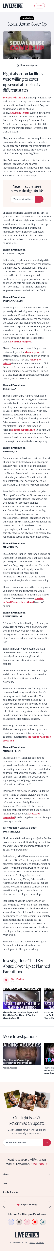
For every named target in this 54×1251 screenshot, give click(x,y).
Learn (5, 1183)
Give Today (38, 1164)
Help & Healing (29, 1204)
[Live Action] (13, 5)
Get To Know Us (10, 1192)
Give (39, 6)
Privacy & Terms (37, 1242)
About (6, 1174)
